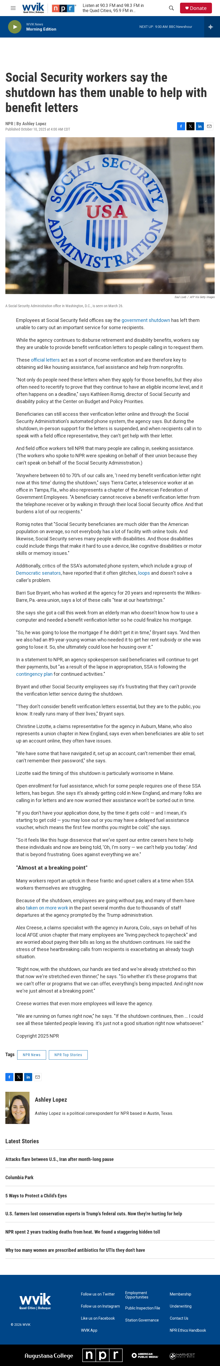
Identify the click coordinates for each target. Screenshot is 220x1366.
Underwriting (181, 1306)
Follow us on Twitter (98, 1294)
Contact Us (179, 1318)
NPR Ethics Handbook (188, 1330)
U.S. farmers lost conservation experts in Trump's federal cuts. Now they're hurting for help (93, 1213)
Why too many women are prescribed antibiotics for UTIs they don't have (75, 1250)
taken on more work (46, 908)
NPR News (32, 1055)
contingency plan (34, 674)
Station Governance (142, 1320)
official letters (45, 360)
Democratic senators (38, 573)
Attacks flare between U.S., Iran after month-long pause (59, 1159)
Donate (198, 8)
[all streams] (212, 27)
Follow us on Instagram (100, 1306)
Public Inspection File (142, 1308)
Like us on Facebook (98, 1318)
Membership (180, 1294)
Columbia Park (19, 1177)
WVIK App (89, 1330)
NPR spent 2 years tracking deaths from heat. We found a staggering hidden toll (82, 1232)
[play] (14, 27)
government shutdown (146, 320)
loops (144, 573)
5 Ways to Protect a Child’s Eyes (36, 1195)
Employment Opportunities (136, 1295)
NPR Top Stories (68, 1055)
